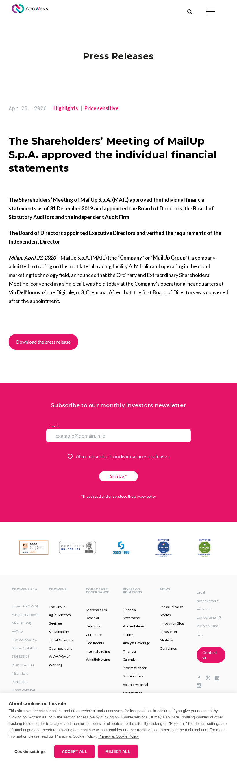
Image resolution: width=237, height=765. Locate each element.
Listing (128, 634)
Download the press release (43, 341)
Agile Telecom (60, 615)
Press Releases (172, 607)
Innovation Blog (172, 623)
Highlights (65, 108)
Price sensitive (101, 108)
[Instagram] (201, 685)
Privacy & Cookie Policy (118, 736)
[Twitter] (210, 678)
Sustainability (59, 631)
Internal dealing (98, 651)
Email (54, 426)
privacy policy (145, 496)
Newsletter (168, 631)
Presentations (134, 626)
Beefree (55, 623)
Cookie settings (30, 751)
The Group (57, 607)
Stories (165, 615)
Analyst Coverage (136, 643)
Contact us (209, 655)
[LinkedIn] (219, 678)
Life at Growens (61, 640)
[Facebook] (201, 678)
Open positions (60, 648)
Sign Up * (118, 476)
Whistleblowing (98, 659)
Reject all (117, 751)
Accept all (74, 751)
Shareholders (96, 609)
